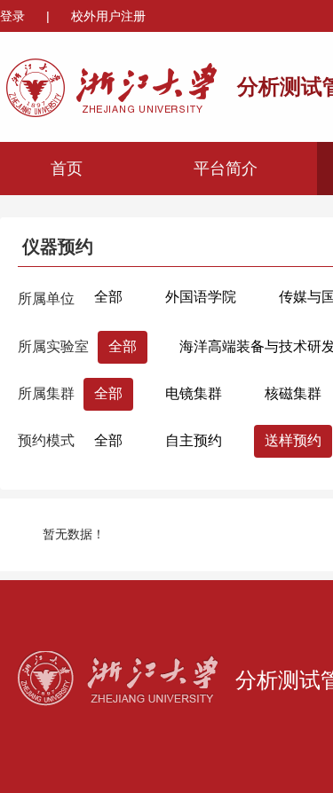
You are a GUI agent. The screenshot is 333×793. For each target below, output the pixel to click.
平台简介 (226, 168)
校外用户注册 (108, 16)
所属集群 (46, 393)
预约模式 (46, 440)
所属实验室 (53, 346)
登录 (14, 16)
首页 (67, 168)
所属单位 (46, 298)
